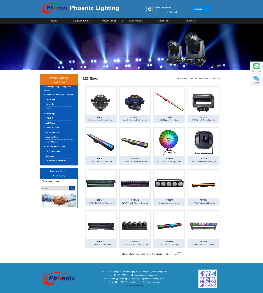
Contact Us (191, 20)
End (143, 254)
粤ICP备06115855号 (134, 285)
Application (163, 20)
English (198, 19)
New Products (136, 20)
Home (54, 20)
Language (198, 9)
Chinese (198, 14)
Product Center (109, 20)
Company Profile (81, 20)
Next (137, 254)
